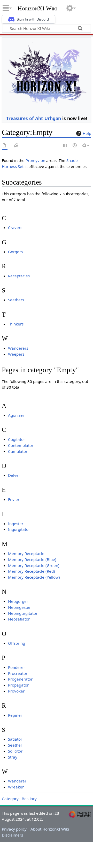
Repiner (15, 715)
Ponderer (16, 667)
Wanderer (17, 781)
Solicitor (15, 751)
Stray (12, 757)
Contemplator (20, 445)
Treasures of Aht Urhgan (33, 118)
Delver (14, 475)
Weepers (16, 354)
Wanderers (18, 348)
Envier (13, 499)
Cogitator (16, 439)
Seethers (16, 299)
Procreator (17, 673)
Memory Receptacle (26, 553)
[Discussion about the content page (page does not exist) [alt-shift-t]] (16, 146)
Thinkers (16, 324)
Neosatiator (19, 619)
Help (87, 133)
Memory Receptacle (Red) (31, 571)
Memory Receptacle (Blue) (32, 559)
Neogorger (18, 601)
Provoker (16, 691)
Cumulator (17, 451)
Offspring (16, 643)
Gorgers (15, 251)
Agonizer (16, 415)
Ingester (15, 523)
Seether (15, 745)
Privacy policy (14, 829)
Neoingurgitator (22, 613)
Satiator (15, 739)
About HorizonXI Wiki (49, 829)
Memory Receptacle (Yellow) (34, 577)
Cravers (15, 227)
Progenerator (20, 679)
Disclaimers (12, 835)
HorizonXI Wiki (37, 8)
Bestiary (29, 798)
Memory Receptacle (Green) (33, 565)
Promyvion (35, 160)
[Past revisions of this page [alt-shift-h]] (75, 146)
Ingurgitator (19, 529)
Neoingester (19, 607)
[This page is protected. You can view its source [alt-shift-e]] (65, 146)
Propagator (18, 685)
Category (10, 798)
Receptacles (19, 275)
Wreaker (16, 786)
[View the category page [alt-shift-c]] (4, 146)
